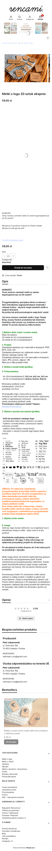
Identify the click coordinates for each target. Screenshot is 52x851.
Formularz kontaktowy (11, 831)
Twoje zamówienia (9, 787)
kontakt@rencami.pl (11, 406)
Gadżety (5, 764)
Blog (4, 833)
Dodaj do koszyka (23, 267)
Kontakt (5, 838)
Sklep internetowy (23, 848)
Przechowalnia (8, 792)
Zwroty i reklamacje (10, 813)
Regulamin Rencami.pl (11, 808)
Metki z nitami (8, 761)
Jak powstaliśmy (9, 836)
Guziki (4, 771)
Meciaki (5, 766)
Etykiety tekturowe (10, 774)
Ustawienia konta (9, 790)
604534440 (8, 653)
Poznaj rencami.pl (9, 828)
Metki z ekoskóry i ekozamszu (14, 769)
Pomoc (5, 795)
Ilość (4, 252)
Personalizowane (9, 776)
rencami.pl (5, 43)
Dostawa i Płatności (10, 815)
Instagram (6, 841)
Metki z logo (16, 43)
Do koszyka (11, 742)
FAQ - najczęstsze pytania (13, 797)
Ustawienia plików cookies (13, 818)
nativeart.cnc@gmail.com (15, 656)
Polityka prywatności (10, 810)
